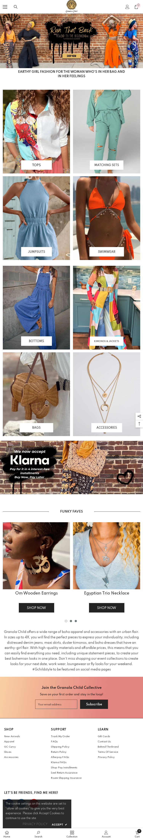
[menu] (5, 7)
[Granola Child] (71, 41)
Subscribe (94, 704)
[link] (38, 834)
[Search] (15, 7)
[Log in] (127, 7)
